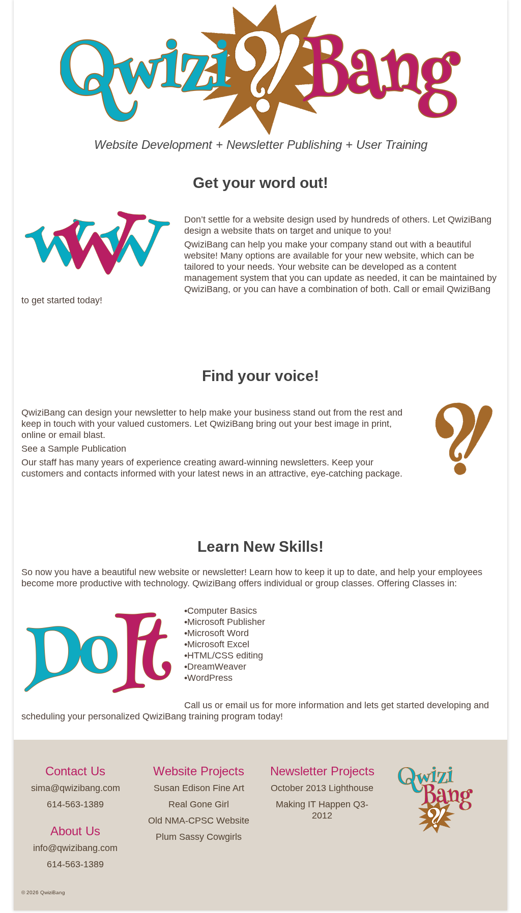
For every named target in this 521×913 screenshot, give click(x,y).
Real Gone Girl (198, 804)
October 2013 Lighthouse (322, 788)
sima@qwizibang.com (75, 788)
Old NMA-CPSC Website (198, 820)
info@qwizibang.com (75, 848)
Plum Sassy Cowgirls (199, 837)
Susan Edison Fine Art (199, 788)
